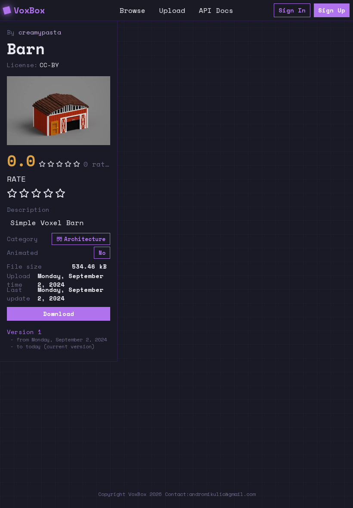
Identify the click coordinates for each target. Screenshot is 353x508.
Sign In (292, 10)
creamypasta (40, 32)
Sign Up (331, 10)
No (102, 253)
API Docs (216, 10)
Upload (172, 10)
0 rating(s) (97, 164)
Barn (26, 48)
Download (58, 313)
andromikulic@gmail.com (222, 494)
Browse (133, 10)
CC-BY (49, 65)
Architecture (84, 239)
